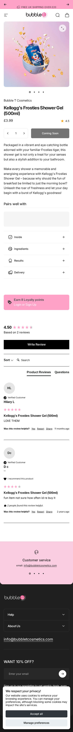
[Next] (68, 4)
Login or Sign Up (25, 304)
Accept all (36, 713)
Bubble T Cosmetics (18, 100)
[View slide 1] (30, 573)
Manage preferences (36, 722)
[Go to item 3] (38, 92)
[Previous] (5, 4)
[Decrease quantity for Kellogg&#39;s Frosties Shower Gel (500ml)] (8, 133)
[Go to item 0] (30, 92)
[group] (36, 327)
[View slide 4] (43, 573)
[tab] (39, 373)
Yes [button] (33, 428)
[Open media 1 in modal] (62, 28)
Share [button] (49, 428)
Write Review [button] (37, 344)
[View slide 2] (34, 573)
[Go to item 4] (43, 92)
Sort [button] (7, 360)
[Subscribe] (62, 674)
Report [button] (40, 428)
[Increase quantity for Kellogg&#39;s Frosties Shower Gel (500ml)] (24, 133)
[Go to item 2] (34, 92)
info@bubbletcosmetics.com (40, 565)
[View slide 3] (38, 573)
